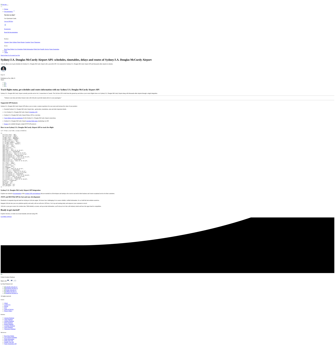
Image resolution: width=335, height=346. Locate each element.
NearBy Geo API (9, 342)
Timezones (37, 42)
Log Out (17, 55)
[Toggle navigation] (1, 6)
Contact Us (7, 304)
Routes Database (8, 324)
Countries (27, 42)
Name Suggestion (54, 49)
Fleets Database (8, 322)
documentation (17, 193)
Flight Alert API (8, 340)
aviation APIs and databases (32, 193)
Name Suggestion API (10, 344)
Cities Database (8, 319)
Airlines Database (9, 321)
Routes (23, 42)
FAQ (5, 51)
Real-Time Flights (9, 49)
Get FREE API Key (6, 216)
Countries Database (9, 326)
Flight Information (28, 49)
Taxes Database (8, 327)
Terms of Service (9, 309)
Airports (6, 42)
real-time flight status (32, 121)
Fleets (18, 42)
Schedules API (33, 112)
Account (12, 55)
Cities (10, 42)
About (6, 303)
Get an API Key (8, 21)
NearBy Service (44, 49)
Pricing (6, 9)
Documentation (8, 11)
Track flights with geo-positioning (13, 118)
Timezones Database (10, 329)
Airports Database (9, 318)
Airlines (14, 42)
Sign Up (7, 55)
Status (6, 52)
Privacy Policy (8, 311)
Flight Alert (37, 49)
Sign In (3, 55)
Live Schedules (18, 49)
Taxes (32, 42)
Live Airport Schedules (10, 337)
